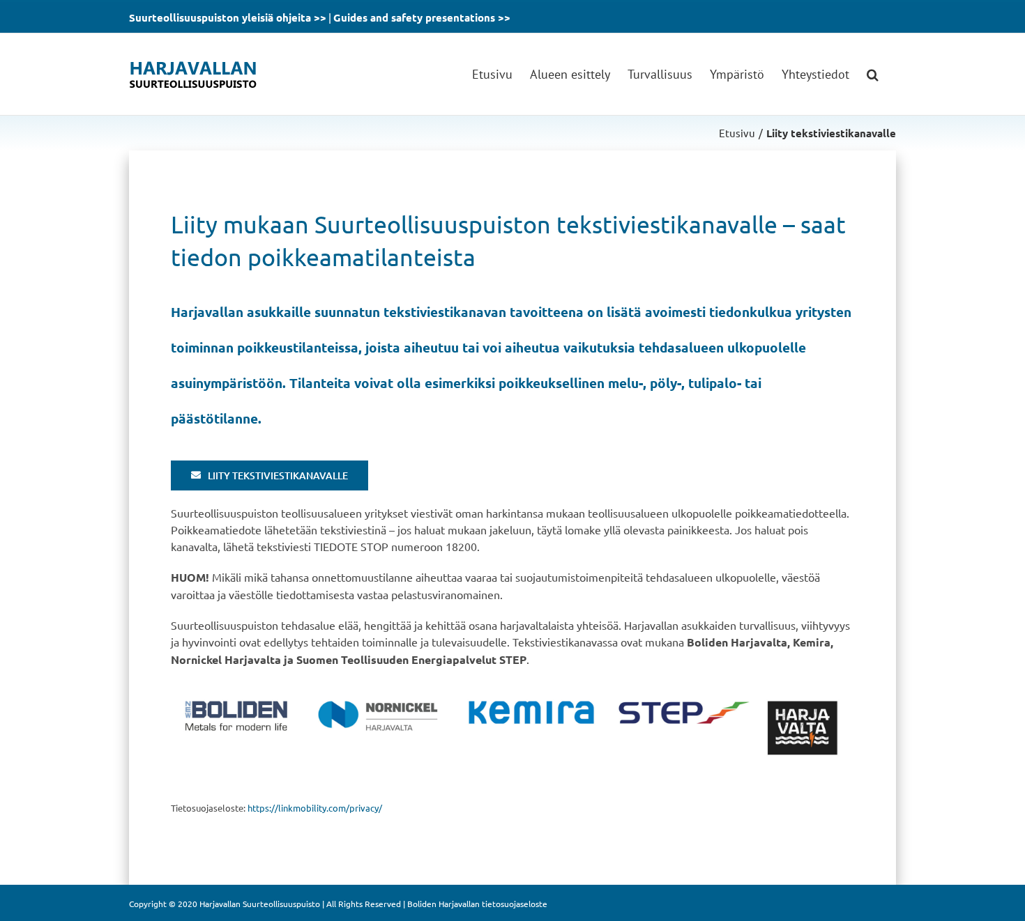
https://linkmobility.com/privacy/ (315, 808)
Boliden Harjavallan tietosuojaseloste (477, 903)
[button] (873, 74)
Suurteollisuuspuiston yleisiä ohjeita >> (227, 17)
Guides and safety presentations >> (421, 17)
